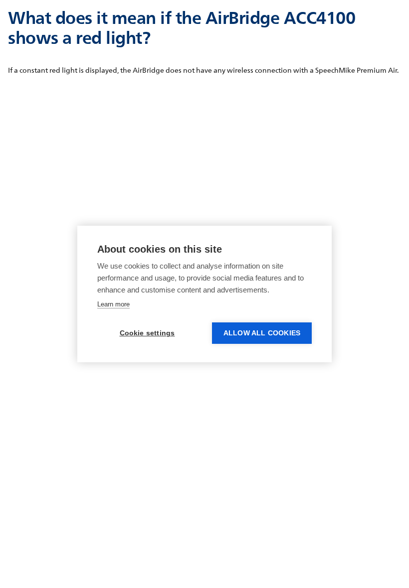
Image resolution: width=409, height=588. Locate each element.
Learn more (113, 304)
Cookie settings (147, 333)
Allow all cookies (261, 333)
